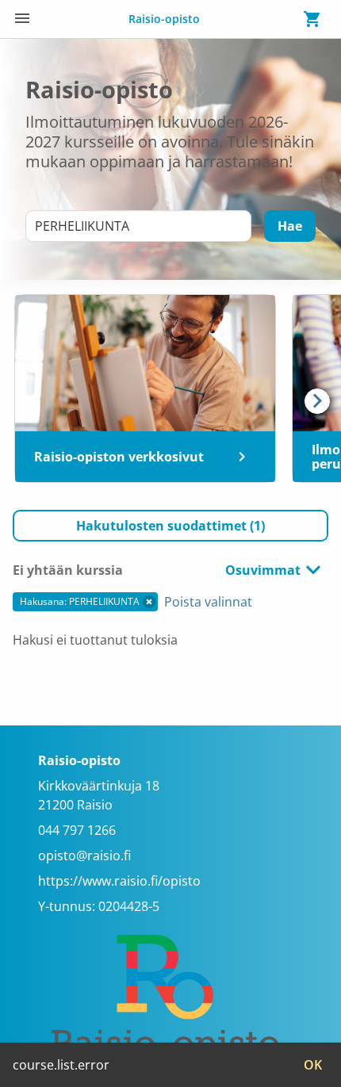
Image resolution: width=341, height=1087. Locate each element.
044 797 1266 (77, 830)
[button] (170, 526)
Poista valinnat (208, 601)
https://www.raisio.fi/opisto (119, 881)
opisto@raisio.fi (84, 855)
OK (313, 1065)
